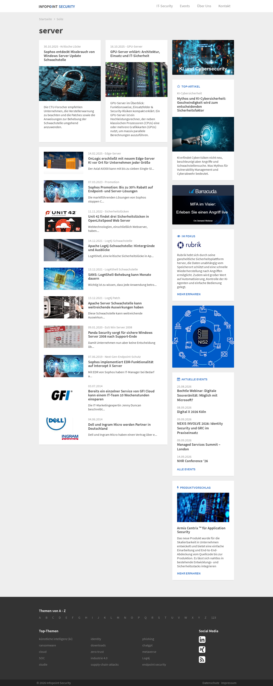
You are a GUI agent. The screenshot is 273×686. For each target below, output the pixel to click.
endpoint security (154, 664)
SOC (42, 658)
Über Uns (204, 6)
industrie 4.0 (99, 658)
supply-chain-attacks (105, 664)
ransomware (47, 645)
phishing (148, 639)
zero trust (97, 652)
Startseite (45, 19)
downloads (98, 645)
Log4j (146, 658)
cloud (43, 652)
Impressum (228, 683)
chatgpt (147, 645)
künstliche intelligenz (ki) (56, 639)
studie (43, 664)
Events (185, 6)
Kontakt (224, 6)
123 (213, 617)
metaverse (149, 652)
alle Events (186, 469)
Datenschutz (210, 683)
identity (96, 639)
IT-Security (164, 6)
